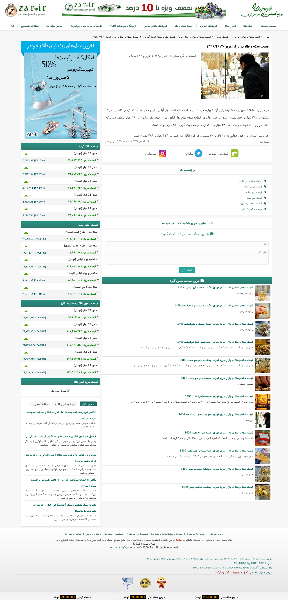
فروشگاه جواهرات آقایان (123, 26)
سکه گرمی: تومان (71, 596)
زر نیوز (268, 37)
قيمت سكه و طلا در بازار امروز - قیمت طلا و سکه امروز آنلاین (177, 37)
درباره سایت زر (215, 534)
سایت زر (177, 540)
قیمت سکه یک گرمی (252, 209)
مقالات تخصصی (30, 26)
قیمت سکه (222, 37)
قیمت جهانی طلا (254, 186)
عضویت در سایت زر (137, 534)
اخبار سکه (230, 26)
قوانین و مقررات (73, 534)
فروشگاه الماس (208, 26)
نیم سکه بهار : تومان (215, 596)
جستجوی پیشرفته (114, 534)
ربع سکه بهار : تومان (143, 596)
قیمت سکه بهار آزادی (251, 181)
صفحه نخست (268, 26)
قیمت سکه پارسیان (252, 203)
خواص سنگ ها (54, 26)
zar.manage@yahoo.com (124, 547)
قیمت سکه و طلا (184, 26)
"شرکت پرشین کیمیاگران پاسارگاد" (232, 572)
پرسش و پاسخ (93, 534)
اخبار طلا (248, 26)
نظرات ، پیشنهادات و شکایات (167, 534)
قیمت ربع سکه (255, 192)
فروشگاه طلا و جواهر (155, 26)
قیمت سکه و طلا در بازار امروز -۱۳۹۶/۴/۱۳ (115, 37)
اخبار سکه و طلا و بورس (247, 37)
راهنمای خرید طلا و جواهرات (86, 26)
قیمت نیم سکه (255, 198)
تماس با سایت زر (195, 534)
